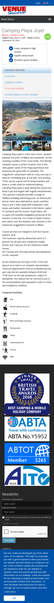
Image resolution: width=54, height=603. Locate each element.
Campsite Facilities (14, 82)
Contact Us (6, 548)
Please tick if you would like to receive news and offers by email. (28, 518)
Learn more (10, 591)
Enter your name (9, 507)
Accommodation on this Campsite (21, 94)
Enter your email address (12, 499)
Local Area (10, 76)
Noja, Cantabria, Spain (14, 35)
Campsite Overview (15, 69)
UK (47, 3)
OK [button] (14, 598)
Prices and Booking (14, 88)
